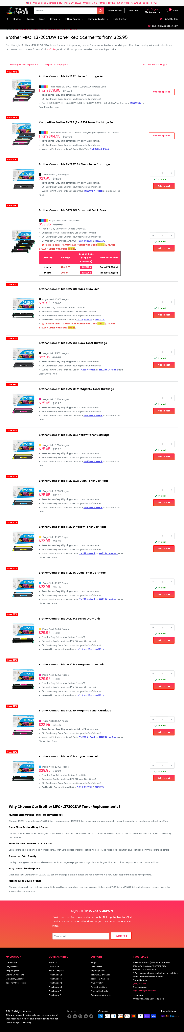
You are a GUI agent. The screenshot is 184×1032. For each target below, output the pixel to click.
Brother (17, 18)
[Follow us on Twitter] (75, 1016)
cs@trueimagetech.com (165, 25)
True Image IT (55, 995)
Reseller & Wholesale (101, 978)
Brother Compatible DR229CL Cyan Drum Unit (69, 756)
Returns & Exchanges (100, 974)
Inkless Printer (73, 18)
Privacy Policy (97, 983)
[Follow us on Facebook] (69, 1016)
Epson (42, 18)
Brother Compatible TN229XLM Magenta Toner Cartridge (76, 389)
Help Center (120, 18)
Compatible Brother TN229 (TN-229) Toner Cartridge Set (76, 122)
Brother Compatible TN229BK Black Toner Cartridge (73, 343)
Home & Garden (96, 18)
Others (53, 18)
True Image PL (55, 991)
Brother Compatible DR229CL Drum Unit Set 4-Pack (72, 210)
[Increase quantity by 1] (171, 173)
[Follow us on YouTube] (86, 1016)
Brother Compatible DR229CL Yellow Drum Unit (69, 618)
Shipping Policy (98, 970)
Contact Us (54, 966)
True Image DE (55, 974)
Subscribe (121, 935)
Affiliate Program (56, 970)
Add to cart (164, 186)
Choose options (161, 91)
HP (7, 18)
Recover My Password (16, 983)
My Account (151, 12)
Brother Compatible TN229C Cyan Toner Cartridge (72, 572)
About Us (53, 962)
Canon (30, 18)
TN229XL (51, 49)
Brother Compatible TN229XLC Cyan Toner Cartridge (74, 481)
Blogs (93, 962)
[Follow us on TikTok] (91, 1016)
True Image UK (55, 987)
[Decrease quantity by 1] (153, 173)
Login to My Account (15, 978)
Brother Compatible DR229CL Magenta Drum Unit (71, 664)
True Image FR (55, 978)
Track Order (11, 962)
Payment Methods (99, 991)
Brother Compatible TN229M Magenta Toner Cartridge (75, 710)
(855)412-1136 (171, 18)
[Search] (100, 10)
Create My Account (15, 974)
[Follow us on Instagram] (80, 1016)
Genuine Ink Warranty (101, 995)
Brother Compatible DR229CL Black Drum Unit (69, 289)
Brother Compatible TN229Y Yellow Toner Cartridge (73, 527)
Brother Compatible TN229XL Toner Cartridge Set (71, 76)
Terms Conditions (99, 987)
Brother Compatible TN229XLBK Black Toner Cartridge (74, 164)
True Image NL (55, 983)
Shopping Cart (12, 970)
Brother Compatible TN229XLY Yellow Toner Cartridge (74, 435)
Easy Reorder (12, 966)
